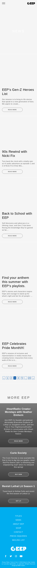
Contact (18, 532)
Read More (12, 109)
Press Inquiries (18, 536)
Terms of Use (14, 562)
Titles (18, 516)
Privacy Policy (5, 562)
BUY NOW (18, 474)
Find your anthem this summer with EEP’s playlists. (15, 282)
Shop (18, 528)
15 (29, 378)
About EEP (18, 524)
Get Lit (18, 501)
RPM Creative (21, 565)
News (18, 520)
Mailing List (18, 540)
